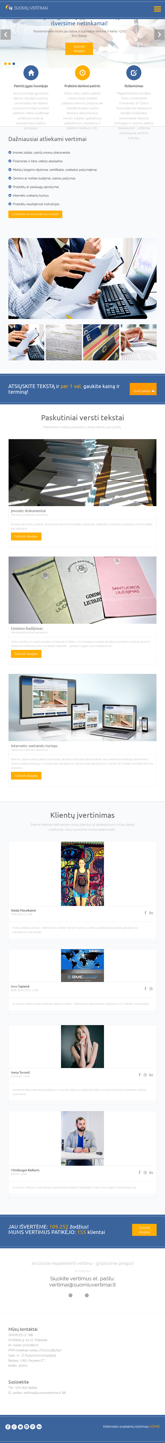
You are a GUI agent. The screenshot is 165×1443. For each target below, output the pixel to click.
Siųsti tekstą (141, 391)
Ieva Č (15, 986)
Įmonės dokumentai (28, 510)
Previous (5, 34)
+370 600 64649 (25, 1387)
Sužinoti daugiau (79, 55)
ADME (154, 1426)
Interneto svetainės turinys (34, 745)
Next (159, 34)
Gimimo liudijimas (27, 628)
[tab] (26, 341)
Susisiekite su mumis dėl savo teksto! (35, 214)
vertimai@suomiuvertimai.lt (42, 1392)
